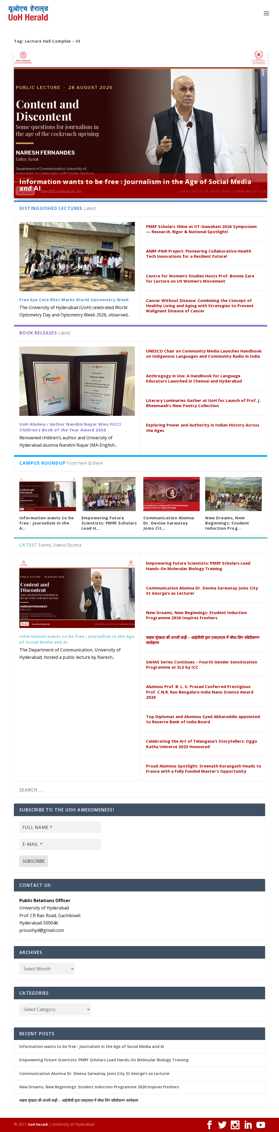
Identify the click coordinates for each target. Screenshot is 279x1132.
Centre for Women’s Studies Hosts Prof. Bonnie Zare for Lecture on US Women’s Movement (200, 278)
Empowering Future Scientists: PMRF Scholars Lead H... (109, 523)
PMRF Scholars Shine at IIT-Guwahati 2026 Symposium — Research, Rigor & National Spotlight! (201, 229)
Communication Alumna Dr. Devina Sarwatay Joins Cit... (168, 523)
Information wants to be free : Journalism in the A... (46, 523)
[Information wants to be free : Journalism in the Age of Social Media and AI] (47, 494)
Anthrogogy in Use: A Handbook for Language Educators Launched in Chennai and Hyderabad (194, 378)
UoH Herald (38, 1124)
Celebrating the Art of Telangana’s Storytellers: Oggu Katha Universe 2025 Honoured (201, 743)
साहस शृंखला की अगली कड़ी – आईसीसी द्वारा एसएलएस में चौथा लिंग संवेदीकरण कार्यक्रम (202, 640)
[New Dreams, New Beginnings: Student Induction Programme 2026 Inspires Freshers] (233, 494)
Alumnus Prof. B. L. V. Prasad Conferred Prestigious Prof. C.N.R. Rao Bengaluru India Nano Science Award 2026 (199, 692)
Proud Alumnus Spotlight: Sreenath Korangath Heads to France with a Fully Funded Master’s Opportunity (203, 768)
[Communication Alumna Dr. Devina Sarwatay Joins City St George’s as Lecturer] (171, 494)
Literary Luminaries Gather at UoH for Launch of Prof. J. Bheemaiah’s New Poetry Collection (203, 403)
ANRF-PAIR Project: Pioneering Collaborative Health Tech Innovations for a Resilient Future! (198, 253)
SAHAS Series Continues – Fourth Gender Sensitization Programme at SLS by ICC (201, 664)
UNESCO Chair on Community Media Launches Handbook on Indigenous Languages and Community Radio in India (204, 353)
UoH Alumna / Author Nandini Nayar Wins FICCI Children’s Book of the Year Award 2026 (70, 426)
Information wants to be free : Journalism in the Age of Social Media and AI (135, 184)
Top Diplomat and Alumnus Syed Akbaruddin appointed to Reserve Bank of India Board (203, 719)
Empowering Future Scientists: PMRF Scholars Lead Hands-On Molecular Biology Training (198, 565)
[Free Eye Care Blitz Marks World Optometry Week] (77, 256)
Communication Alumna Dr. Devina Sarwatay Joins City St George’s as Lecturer (202, 590)
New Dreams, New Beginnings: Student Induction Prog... (227, 523)
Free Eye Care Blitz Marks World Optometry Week (74, 299)
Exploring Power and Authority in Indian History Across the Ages (202, 427)
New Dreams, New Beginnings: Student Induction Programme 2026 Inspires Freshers (196, 615)
